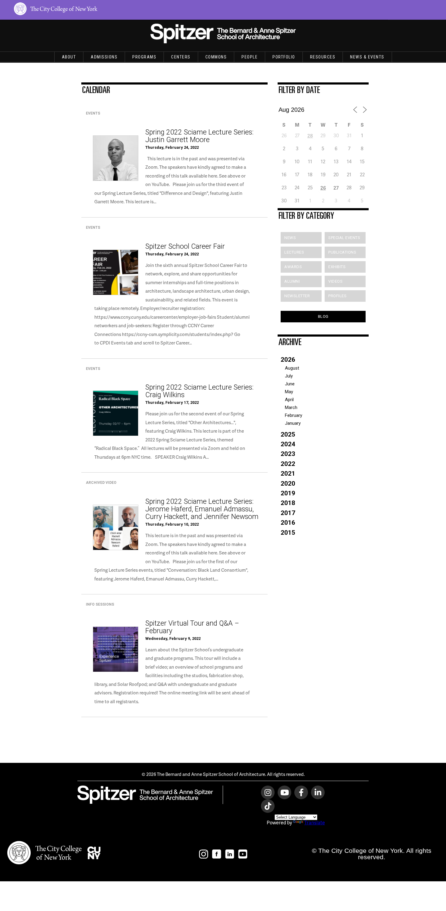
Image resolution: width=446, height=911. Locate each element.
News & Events (367, 57)
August (292, 368)
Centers (181, 57)
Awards (293, 266)
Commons (216, 57)
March (291, 407)
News (290, 237)
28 (310, 135)
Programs (144, 57)
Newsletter (297, 296)
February (293, 415)
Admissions (104, 57)
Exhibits (337, 266)
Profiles (337, 296)
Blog (323, 316)
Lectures (294, 252)
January (293, 423)
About (69, 57)
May (289, 391)
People (250, 57)
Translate (314, 822)
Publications (342, 252)
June (290, 384)
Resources (323, 57)
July (289, 376)
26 (323, 187)
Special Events (344, 237)
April (289, 399)
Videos (335, 281)
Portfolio (283, 57)
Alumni (292, 281)
